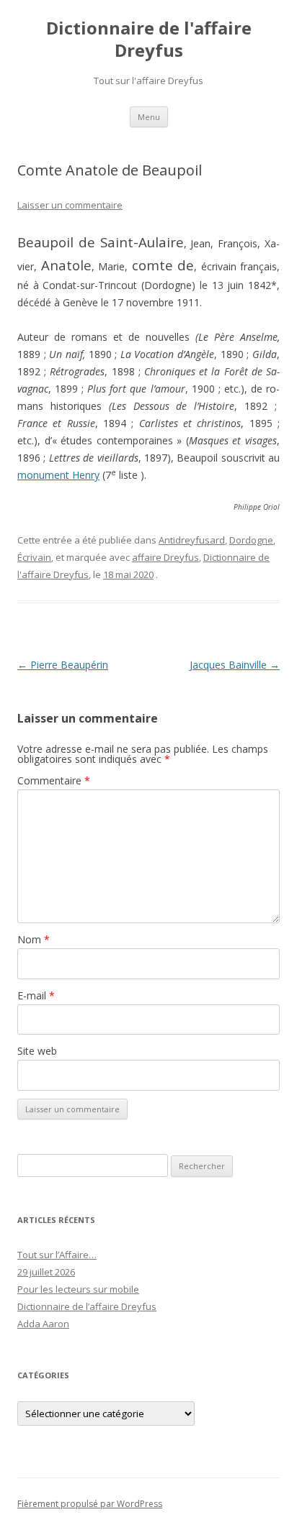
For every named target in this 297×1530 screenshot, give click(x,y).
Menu (149, 116)
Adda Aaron (43, 1323)
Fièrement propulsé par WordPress (89, 1504)
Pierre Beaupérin (62, 665)
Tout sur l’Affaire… (57, 1254)
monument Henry (58, 475)
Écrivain (34, 557)
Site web (37, 1051)
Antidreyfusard (192, 539)
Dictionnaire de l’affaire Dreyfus (86, 1306)
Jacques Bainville (235, 665)
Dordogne (251, 539)
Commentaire (53, 780)
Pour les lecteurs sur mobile (78, 1289)
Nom (33, 939)
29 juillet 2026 (46, 1271)
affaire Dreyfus (165, 557)
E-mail (36, 995)
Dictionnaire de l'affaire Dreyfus (149, 39)
